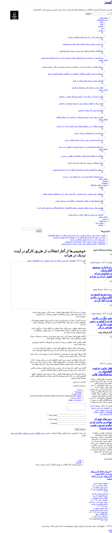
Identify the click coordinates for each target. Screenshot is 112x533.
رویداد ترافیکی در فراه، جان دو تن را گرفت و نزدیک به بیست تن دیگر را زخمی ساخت (72, 67)
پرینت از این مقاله (74, 400)
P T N (92, 406)
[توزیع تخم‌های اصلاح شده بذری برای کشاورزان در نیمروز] (101, 175)
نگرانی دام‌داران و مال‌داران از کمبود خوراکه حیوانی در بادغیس (81, 97)
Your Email (53, 419)
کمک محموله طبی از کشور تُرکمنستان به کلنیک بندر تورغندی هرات (79, 201)
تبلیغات (100, 225)
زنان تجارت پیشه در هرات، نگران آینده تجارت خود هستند (83, 44)
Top (110, 532)
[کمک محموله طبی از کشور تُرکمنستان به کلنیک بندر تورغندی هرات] (101, 199)
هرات (101, 22)
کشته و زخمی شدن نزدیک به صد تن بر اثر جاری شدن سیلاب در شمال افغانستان (76, 235)
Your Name (53, 415)
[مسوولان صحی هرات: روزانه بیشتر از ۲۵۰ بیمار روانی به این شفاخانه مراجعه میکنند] (101, 192)
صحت (101, 187)
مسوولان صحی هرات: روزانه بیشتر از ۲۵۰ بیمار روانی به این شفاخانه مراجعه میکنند (73, 194)
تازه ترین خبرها (62, 261)
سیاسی (105, 181)
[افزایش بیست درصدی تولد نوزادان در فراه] (101, 79)
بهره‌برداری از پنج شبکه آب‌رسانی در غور (88, 133)
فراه (101, 24)
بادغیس (100, 26)
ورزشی (105, 219)
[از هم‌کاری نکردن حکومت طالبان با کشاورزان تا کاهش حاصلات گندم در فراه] (101, 72)
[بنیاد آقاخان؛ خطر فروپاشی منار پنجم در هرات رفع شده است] (101, 49)
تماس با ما (99, 223)
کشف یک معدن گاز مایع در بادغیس (90, 110)
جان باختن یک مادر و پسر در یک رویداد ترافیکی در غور (84, 140)
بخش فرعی (107, 459)
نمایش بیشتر (103, 60)
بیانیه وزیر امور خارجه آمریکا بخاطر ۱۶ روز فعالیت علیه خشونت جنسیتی (79, 237)
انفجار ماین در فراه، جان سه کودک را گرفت (87, 88)
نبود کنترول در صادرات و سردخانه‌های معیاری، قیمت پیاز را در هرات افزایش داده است (72, 58)
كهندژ (108, 2)
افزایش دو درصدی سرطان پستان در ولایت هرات (85, 215)
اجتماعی (106, 408)
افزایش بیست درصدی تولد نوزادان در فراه (88, 81)
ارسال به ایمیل (76, 398)
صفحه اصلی (103, 18)
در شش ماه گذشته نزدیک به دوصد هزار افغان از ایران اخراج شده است (78, 170)
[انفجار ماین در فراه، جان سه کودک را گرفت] (101, 85)
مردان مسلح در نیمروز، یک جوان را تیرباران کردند (85, 163)
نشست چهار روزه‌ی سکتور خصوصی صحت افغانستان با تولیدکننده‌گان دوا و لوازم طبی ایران (70, 208)
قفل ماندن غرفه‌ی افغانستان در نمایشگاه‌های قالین (102, 371)
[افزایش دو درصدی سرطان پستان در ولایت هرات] (101, 213)
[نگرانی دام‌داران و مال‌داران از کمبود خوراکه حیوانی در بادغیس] (101, 94)
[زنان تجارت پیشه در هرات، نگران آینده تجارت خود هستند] (101, 42)
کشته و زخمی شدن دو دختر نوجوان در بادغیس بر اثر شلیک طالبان (79, 117)
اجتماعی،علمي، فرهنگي (99, 185)
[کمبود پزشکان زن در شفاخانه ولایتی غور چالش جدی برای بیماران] (101, 124)
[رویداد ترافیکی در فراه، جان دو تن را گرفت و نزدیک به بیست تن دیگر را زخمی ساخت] (101, 65)
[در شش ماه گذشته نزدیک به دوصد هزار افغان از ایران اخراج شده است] (101, 168)
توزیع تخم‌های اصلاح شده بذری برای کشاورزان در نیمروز (83, 177)
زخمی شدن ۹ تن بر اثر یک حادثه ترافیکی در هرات (85, 37)
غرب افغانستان (102, 20)
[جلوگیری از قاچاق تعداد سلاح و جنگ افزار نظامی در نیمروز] (101, 154)
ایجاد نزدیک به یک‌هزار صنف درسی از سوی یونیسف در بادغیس (81, 103)
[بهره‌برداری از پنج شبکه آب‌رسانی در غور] (101, 131)
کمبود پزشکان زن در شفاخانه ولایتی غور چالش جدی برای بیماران (79, 126)
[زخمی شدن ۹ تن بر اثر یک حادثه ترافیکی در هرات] (101, 35)
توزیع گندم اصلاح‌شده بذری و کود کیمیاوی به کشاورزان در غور (81, 147)
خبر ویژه (53, 261)
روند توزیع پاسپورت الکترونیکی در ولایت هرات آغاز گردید (101, 297)
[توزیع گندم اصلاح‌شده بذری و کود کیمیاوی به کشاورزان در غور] (101, 145)
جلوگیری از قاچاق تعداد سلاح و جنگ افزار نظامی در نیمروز (82, 156)
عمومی (46, 261)
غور (102, 28)
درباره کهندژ (103, 221)
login (92, 262)
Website (54, 423)
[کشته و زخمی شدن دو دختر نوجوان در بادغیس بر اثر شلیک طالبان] (101, 115)
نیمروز (101, 30)
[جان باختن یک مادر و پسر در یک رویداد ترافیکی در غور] (101, 138)
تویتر (79, 389)
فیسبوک (78, 392)
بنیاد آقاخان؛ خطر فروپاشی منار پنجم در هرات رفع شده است (81, 51)
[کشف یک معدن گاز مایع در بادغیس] (101, 108)
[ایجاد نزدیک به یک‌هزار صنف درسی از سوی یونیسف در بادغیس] (101, 101)
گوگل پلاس (77, 394)
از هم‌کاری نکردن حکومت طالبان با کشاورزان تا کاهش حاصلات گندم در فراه (75, 74)
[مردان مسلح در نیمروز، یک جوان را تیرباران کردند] (101, 161)
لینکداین (78, 396)
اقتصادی (105, 183)
